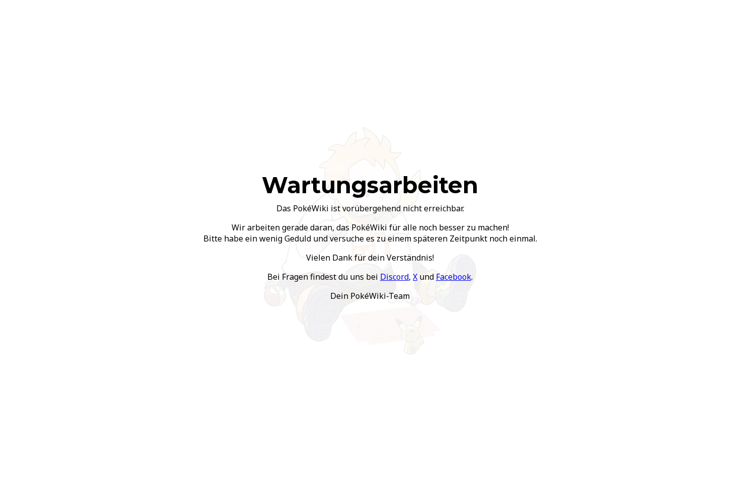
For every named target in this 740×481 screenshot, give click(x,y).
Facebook (453, 276)
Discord (394, 276)
